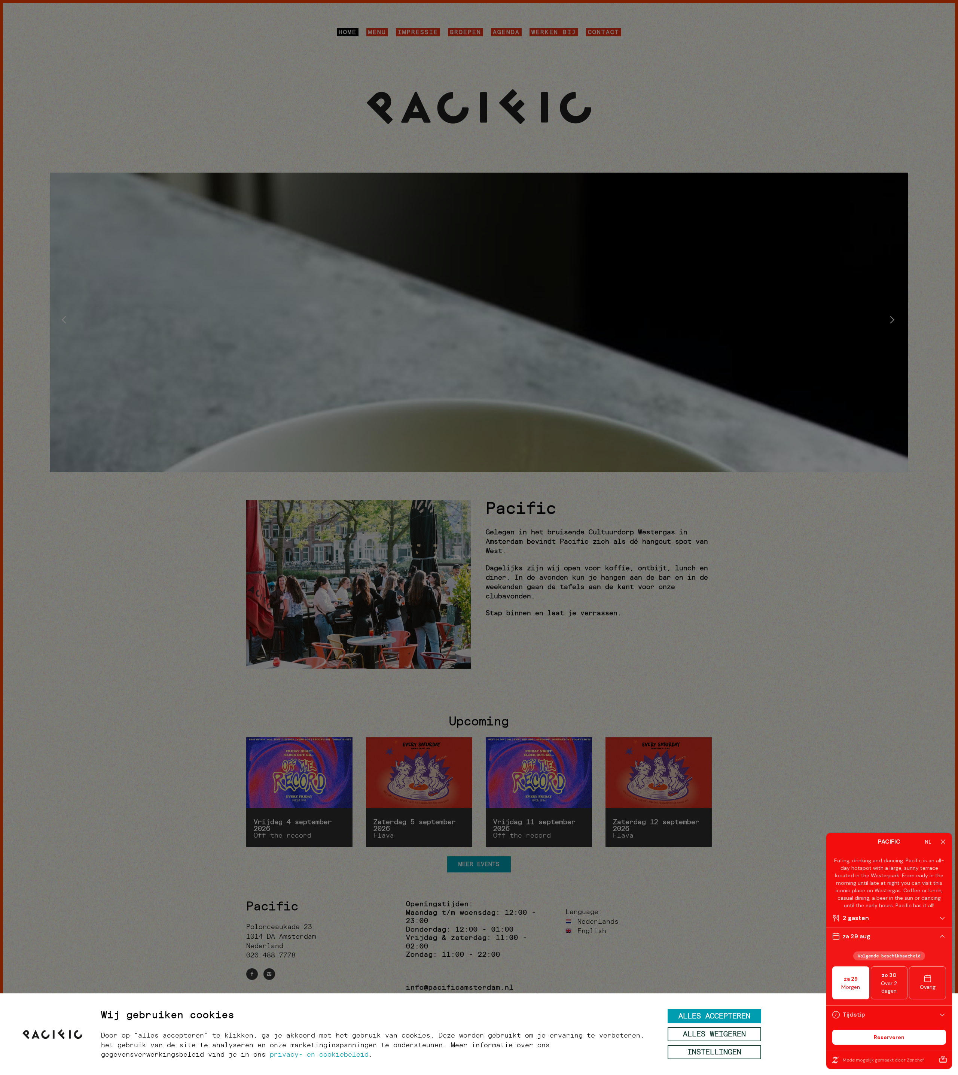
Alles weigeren (714, 1035)
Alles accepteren (714, 1017)
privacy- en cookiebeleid (319, 1055)
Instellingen (714, 1053)
